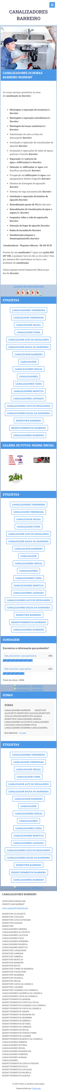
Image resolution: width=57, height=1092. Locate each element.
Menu (52, 5)
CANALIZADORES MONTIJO (29, 391)
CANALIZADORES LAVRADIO (28, 398)
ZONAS (9, 705)
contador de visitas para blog (28, 286)
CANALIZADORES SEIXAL (28, 369)
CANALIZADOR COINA (28, 332)
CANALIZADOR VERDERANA (28, 317)
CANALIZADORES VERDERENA (28, 310)
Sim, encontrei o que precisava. (21, 655)
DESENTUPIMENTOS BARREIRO (28, 427)
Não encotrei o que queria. (18, 668)
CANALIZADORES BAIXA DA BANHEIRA (28, 413)
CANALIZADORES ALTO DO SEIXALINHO (28, 405)
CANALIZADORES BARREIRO (28, 435)
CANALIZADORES (28, 376)
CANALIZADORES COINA (28, 383)
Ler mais (22, 733)
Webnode (36, 1088)
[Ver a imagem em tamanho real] (15, 460)
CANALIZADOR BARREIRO (29, 354)
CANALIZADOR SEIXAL (28, 324)
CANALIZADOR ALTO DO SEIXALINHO (28, 339)
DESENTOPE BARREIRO (28, 420)
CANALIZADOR (28, 361)
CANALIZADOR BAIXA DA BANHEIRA (28, 346)
